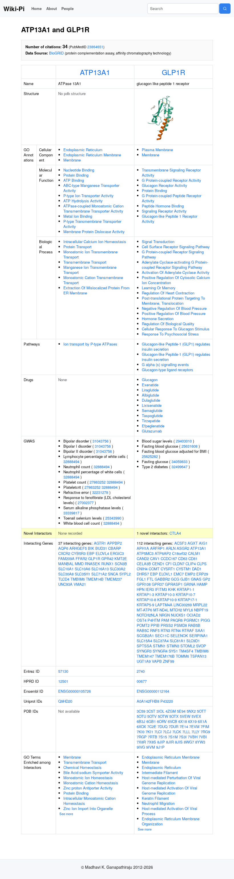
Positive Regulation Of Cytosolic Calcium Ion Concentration (176, 280)
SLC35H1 (82, 574)
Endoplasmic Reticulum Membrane (92, 154)
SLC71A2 (99, 574)
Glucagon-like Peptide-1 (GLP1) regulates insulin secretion (176, 346)
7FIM (205, 726)
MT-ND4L (161, 610)
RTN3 (165, 630)
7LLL (186, 731)
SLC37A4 (161, 640)
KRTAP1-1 (185, 589)
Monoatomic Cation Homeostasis (90, 782)
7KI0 (140, 731)
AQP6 (63, 548)
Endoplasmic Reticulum (82, 149)
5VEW (185, 716)
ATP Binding (73, 180)
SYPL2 (125, 574)
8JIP (161, 742)
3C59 (141, 711)
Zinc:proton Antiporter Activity (88, 788)
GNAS (196, 579)
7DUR (173, 726)
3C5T (150, 711)
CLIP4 (190, 563)
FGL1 (141, 579)
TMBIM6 (77, 579)
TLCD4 (63, 579)
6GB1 (151, 721)
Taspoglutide (152, 415)
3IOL (160, 711)
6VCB (172, 721)
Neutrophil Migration (158, 803)
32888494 (71, 461)
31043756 (100, 441)
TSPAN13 (198, 656)
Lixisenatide (152, 405)
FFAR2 (81, 558)
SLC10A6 (82, 568)
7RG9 (205, 731)
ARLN (170, 548)
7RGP (142, 736)
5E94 (181, 711)
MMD (79, 563)
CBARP (114, 548)
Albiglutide (150, 395)
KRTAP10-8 (146, 599)
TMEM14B (95, 579)
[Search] (225, 8)
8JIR (170, 742)
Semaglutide (152, 410)
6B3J (141, 721)
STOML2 (187, 645)
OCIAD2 (193, 615)
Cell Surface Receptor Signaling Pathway (176, 246)
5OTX (174, 716)
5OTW (163, 716)
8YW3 (200, 742)
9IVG (141, 747)
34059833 (179, 461)
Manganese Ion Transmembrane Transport (89, 269)
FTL (150, 579)
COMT (154, 568)
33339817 (71, 513)
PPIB (155, 625)
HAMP (202, 584)
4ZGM (171, 711)
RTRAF (188, 630)
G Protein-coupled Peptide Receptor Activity (171, 198)
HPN (140, 589)
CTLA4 (175, 533)
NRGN (164, 615)
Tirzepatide (151, 420)
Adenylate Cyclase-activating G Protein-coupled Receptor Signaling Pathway (175, 264)
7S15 (162, 736)
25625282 (150, 456)
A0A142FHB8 (148, 701)
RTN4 (176, 630)
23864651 (95, 46)
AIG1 (203, 543)
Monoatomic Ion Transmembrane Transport (90, 254)
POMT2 (143, 625)
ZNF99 (168, 661)
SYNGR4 (160, 651)
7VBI (203, 736)
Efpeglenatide (153, 426)
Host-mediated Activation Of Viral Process (169, 811)
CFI (169, 563)
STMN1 (159, 645)
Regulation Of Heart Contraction (168, 293)
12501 (63, 681)
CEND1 (158, 563)
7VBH (192, 736)
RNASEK (92, 563)
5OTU (141, 716)
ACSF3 (180, 543)
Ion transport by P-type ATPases (90, 344)
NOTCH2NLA (147, 615)
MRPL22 (200, 604)
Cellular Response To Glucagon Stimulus (175, 329)
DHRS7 (143, 574)
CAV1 (155, 558)
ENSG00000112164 (153, 691)
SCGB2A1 (145, 635)
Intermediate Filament (160, 772)
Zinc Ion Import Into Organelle (88, 808)
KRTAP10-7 (185, 594)
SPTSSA (144, 645)
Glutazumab (152, 431)
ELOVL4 (102, 553)
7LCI (158, 731)
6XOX (141, 726)
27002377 (86, 502)
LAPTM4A (163, 604)
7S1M (173, 736)
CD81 (192, 558)
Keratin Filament (155, 798)
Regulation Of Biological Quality (168, 323)
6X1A (202, 721)
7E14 (183, 726)
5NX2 (191, 711)
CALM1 (194, 553)
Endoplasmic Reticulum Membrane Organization (170, 821)
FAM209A (66, 558)
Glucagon (150, 379)
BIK (91, 548)
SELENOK (179, 635)
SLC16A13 (100, 568)
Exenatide (150, 384)
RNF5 (155, 630)
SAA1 (200, 630)
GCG (175, 579)
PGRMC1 (191, 620)
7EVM (194, 726)
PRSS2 (167, 625)
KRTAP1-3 (145, 594)
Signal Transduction (158, 241)
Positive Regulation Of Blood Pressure (173, 313)
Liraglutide (150, 390)
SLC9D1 (193, 640)
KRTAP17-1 (187, 599)
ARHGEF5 (78, 548)
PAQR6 (176, 620)
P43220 (166, 701)
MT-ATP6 (144, 610)
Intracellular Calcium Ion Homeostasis (94, 241)
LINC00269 (183, 604)
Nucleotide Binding (78, 170)
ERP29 (202, 574)
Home (36, 8)
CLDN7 (178, 563)
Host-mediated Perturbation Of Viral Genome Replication (171, 780)
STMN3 (173, 645)
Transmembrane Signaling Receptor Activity (171, 172)
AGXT (192, 543)
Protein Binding (75, 175)
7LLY (195, 731)
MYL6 (188, 610)
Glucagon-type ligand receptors (167, 369)
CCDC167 (169, 558)
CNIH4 (142, 568)
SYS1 (173, 651)
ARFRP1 (157, 548)
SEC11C (162, 635)
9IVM (150, 747)
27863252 (98, 482)
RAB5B (194, 625)
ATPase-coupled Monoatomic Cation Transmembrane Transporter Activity (93, 208)
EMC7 (179, 574)
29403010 (184, 441)
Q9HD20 (65, 701)
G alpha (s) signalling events (165, 364)
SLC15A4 (144, 640)
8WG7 (189, 742)
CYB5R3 (78, 553)
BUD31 (101, 548)
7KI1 (149, 731)
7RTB (152, 736)
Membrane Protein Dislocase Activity (94, 231)
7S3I (183, 736)
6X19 (192, 721)
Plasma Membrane (157, 149)
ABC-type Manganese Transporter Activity (91, 188)
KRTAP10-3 (165, 594)
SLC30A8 (66, 574)
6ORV (162, 721)
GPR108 (144, 584)
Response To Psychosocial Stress (170, 334)
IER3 (150, 589)
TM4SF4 (186, 651)
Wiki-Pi (14, 9)
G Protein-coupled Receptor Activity (171, 180)
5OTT (201, 711)
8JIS (179, 742)
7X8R (141, 742)
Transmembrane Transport (84, 262)
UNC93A (65, 584)
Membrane (72, 160)
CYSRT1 (168, 568)
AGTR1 (100, 543)
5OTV (152, 716)
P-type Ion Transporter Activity (88, 195)
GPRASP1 (174, 584)
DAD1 (196, 568)
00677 (142, 681)
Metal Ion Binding (77, 216)
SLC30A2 (117, 568)
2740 (141, 671)
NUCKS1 (178, 615)
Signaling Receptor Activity (164, 211)
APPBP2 (114, 543)
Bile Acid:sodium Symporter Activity (93, 772)
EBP (90, 553)
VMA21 (80, 584)
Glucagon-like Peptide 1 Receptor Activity (169, 218)
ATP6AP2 (163, 553)
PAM (165, 620)
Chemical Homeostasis (82, 767)
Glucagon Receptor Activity (164, 185)
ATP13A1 (95, 72)
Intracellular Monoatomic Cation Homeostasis (89, 800)
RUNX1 (107, 563)
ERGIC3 (117, 553)
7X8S (151, 742)
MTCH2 (176, 610)
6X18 (182, 721)
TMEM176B (165, 656)
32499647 (179, 466)
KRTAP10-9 (167, 599)
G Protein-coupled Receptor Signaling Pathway (173, 254)
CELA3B (144, 563)
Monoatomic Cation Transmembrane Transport (93, 280)
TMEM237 (113, 579)
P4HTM (154, 620)
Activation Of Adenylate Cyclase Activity (175, 272)
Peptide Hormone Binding (163, 206)
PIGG (205, 620)
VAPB (157, 661)
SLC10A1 (66, 568)
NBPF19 (201, 610)
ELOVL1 (165, 574)
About (51, 8)
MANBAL (66, 563)
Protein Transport (77, 246)
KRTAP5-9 (145, 604)
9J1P (160, 747)
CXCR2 (64, 553)
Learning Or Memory (158, 287)
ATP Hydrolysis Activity (83, 200)
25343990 (113, 518)
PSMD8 (180, 625)
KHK (172, 589)
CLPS (202, 563)
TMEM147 (145, 656)
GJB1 (185, 579)
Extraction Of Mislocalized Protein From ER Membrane (96, 290)
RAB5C (143, 630)
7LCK (176, 731)
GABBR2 (162, 579)
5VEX (196, 716)
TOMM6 (182, 656)
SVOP (201, 645)
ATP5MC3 (145, 553)
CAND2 (143, 558)
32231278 (100, 492)
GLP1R (173, 72)
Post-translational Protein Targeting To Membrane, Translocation (173, 300)
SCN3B (121, 563)
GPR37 (158, 584)
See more (66, 813)
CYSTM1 (183, 568)
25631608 (189, 446)
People (67, 8)
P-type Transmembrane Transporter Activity (92, 224)
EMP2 (190, 574)
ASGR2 (183, 548)
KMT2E (120, 558)
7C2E (151, 726)
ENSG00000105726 (74, 691)
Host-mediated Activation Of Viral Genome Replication (169, 790)
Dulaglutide (151, 400)
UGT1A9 (144, 661)
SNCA (113, 574)
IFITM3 (161, 589)
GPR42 (107, 558)
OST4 (141, 620)
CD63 (182, 558)
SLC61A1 (177, 640)
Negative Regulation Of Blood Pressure (174, 308)
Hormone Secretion (158, 318)
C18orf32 (179, 553)
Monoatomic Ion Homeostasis (88, 777)
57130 (63, 671)
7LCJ (167, 731)
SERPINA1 (198, 635)
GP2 (206, 579)
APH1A (143, 548)
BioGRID (56, 53)
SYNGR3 (144, 651)
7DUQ (163, 726)
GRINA (189, 584)
